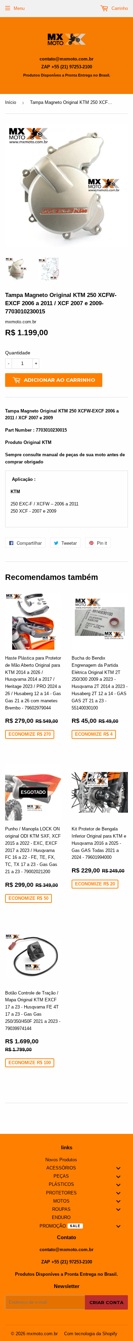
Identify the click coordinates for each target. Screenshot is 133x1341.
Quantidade (17, 352)
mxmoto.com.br (42, 1333)
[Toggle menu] (118, 1168)
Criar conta (106, 1302)
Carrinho (119, 8)
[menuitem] (66, 1160)
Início (10, 102)
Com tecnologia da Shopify (90, 1333)
